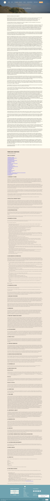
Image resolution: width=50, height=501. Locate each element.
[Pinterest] (38, 491)
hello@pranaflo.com (37, 495)
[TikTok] (37, 491)
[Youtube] (35, 491)
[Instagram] (33, 491)
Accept (47, 499)
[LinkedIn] (40, 491)
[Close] (49, 499)
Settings (43, 499)
